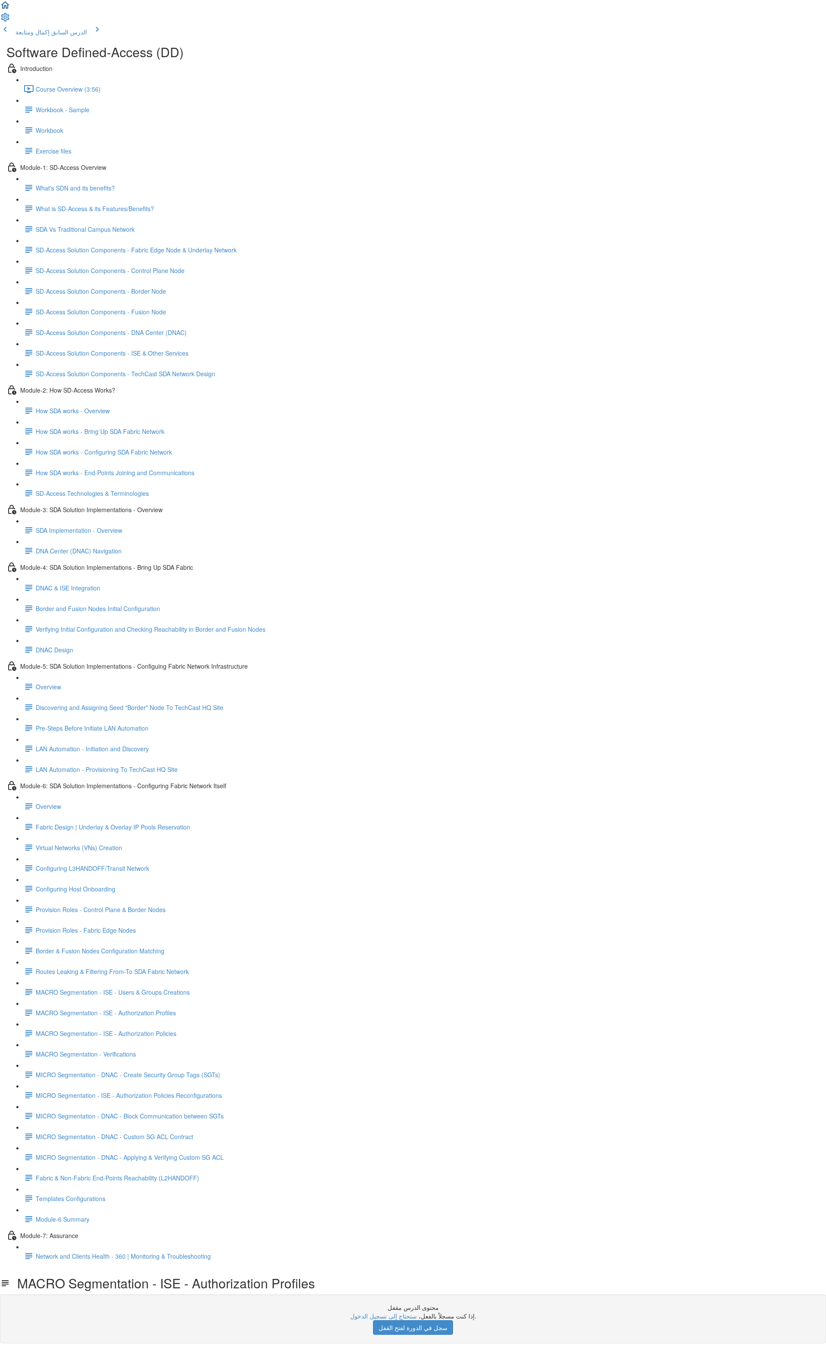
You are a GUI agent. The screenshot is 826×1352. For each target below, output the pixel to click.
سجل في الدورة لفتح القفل (413, 1327)
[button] (5, 7)
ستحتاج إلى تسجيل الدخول (383, 1316)
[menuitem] (5, 19)
